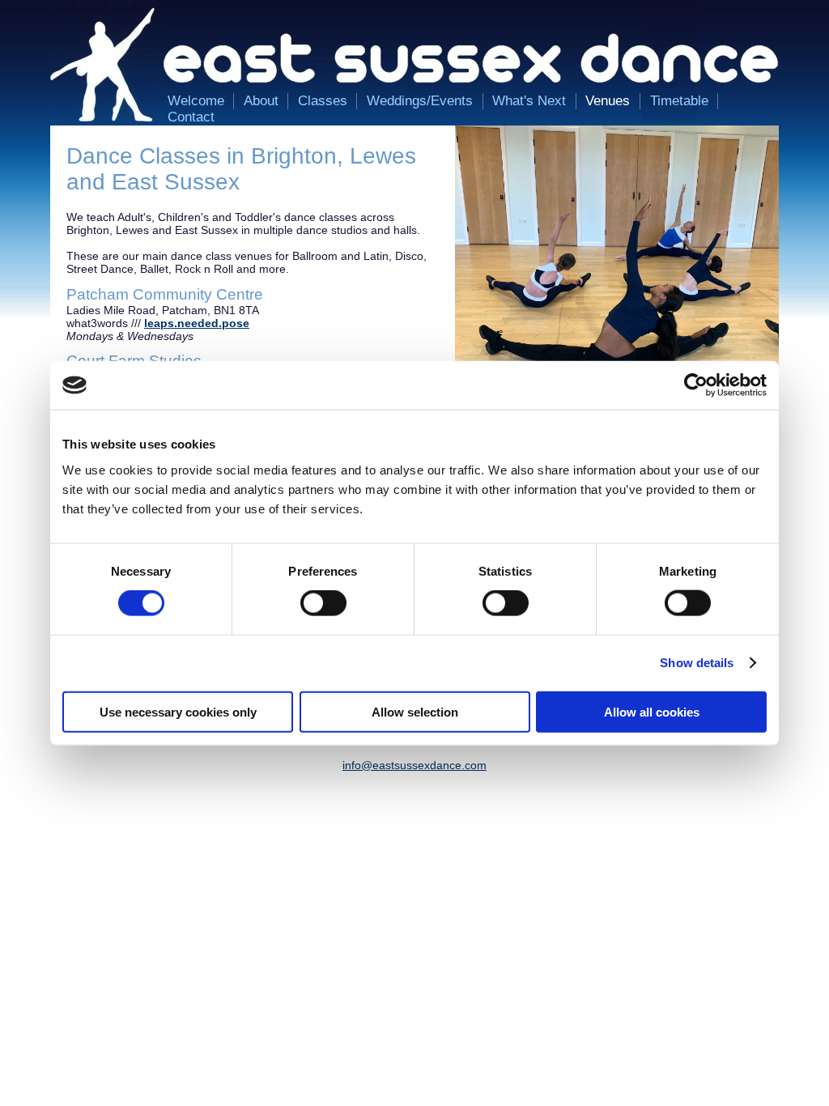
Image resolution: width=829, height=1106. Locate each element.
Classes (322, 100)
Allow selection (415, 711)
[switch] (323, 603)
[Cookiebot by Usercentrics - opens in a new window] (696, 385)
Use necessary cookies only (178, 711)
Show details (696, 663)
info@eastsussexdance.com (414, 765)
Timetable (679, 100)
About (261, 100)
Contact (191, 117)
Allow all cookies (651, 711)
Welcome (196, 100)
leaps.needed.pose (196, 323)
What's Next (529, 100)
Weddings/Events (420, 100)
